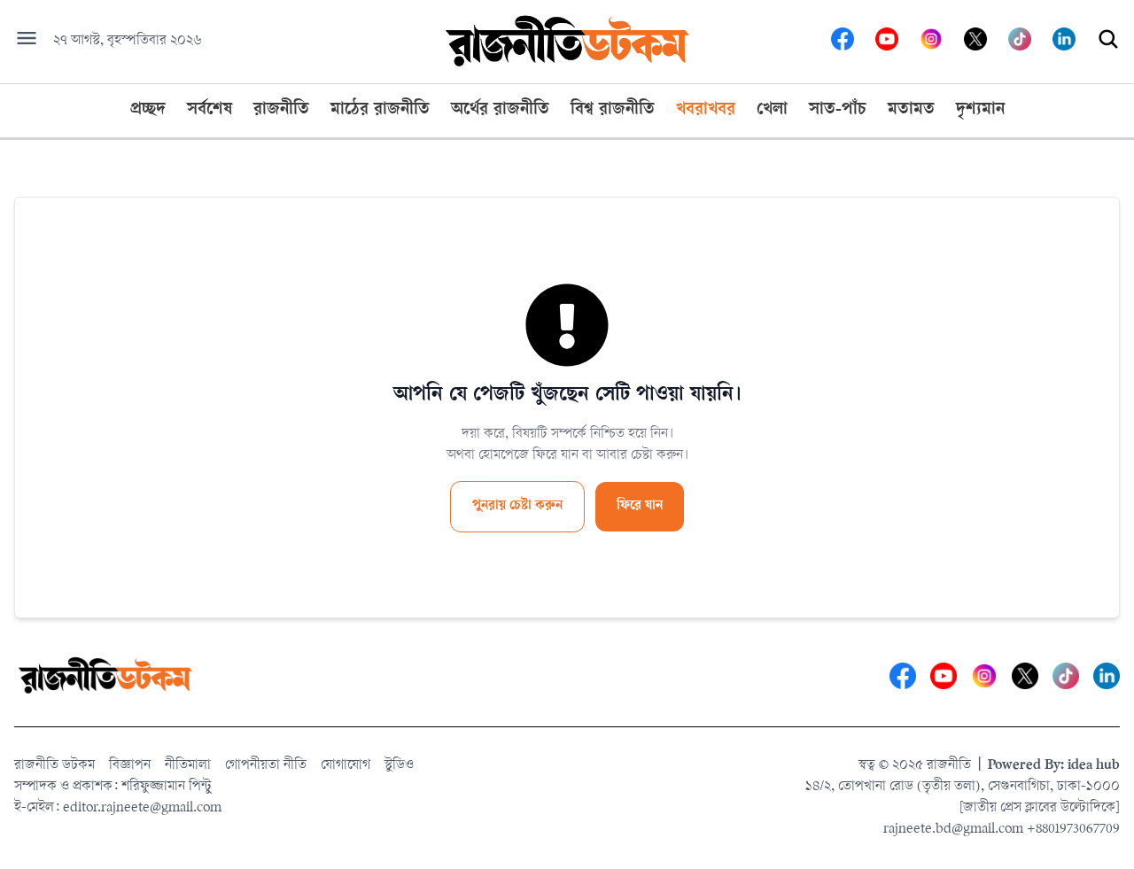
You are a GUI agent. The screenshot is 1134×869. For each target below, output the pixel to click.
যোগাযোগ (345, 765)
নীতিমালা (188, 765)
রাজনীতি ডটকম (54, 765)
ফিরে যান (640, 506)
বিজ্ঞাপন (130, 765)
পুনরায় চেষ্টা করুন (517, 506)
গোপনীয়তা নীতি (266, 765)
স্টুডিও (399, 765)
